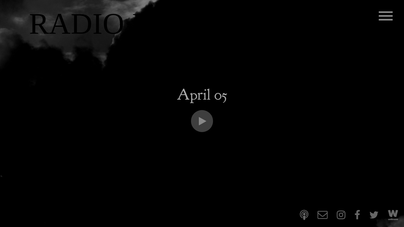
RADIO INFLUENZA (165, 24)
